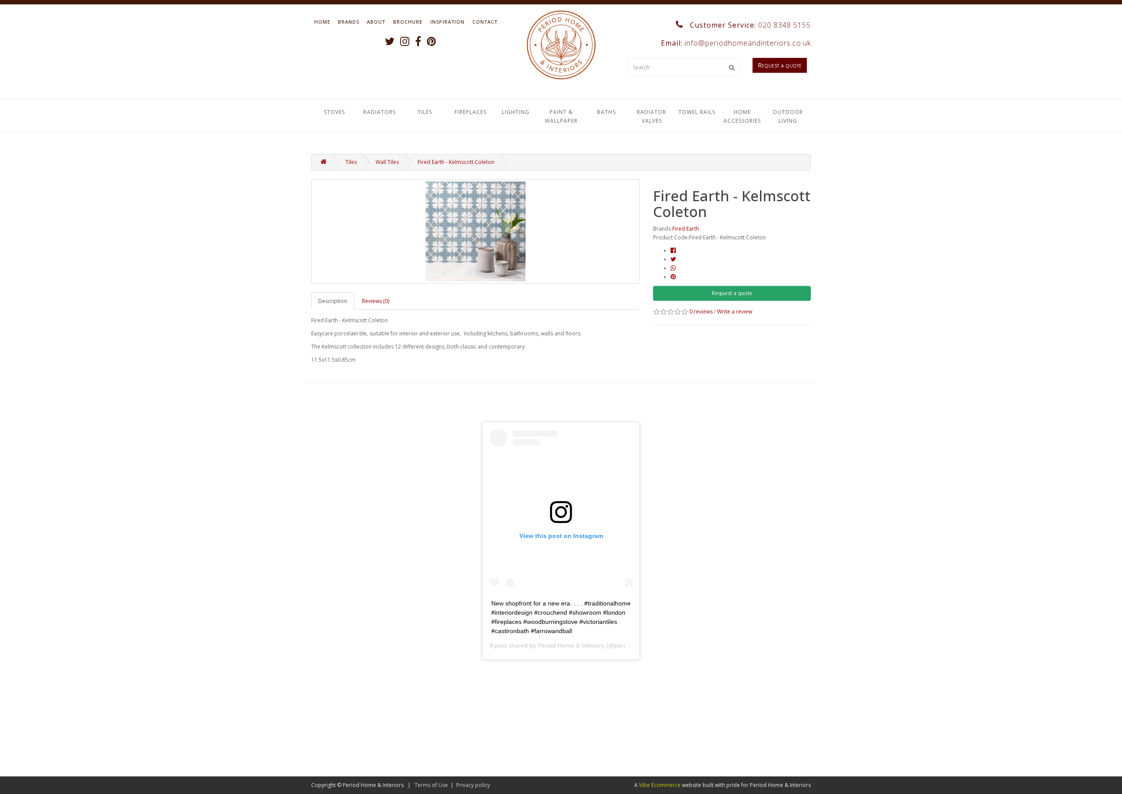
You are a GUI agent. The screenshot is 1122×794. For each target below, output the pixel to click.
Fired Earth (685, 228)
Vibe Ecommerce (660, 785)
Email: (735, 43)
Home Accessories (742, 116)
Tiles (425, 112)
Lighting (515, 112)
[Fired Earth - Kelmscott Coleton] (475, 231)
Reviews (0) (375, 301)
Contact (484, 21)
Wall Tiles (387, 162)
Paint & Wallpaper (561, 116)
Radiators (379, 112)
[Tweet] (673, 259)
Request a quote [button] (732, 293)
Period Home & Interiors (571, 645)
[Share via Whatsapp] (673, 268)
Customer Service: (749, 25)
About (376, 21)
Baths (606, 112)
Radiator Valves (651, 116)
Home (322, 21)
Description (332, 301)
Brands (348, 21)
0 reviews (701, 311)
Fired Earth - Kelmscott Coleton (456, 162)
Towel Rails (696, 112)
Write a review (734, 311)
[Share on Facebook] (673, 250)
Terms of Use (431, 785)
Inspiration (447, 21)
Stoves (334, 112)
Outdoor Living (788, 116)
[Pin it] (673, 277)
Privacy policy (473, 785)
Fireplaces (470, 112)
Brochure (408, 21)
